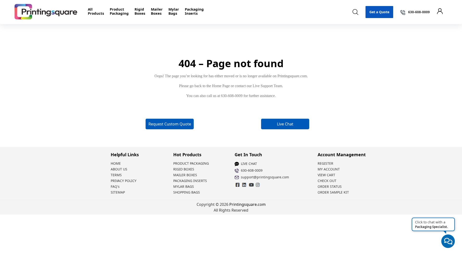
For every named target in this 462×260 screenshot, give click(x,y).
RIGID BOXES (183, 169)
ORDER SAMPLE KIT (333, 192)
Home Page (221, 86)
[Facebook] (238, 184)
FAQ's (115, 186)
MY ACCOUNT (329, 169)
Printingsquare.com (247, 204)
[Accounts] (442, 12)
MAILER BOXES (185, 175)
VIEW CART (326, 175)
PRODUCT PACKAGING (191, 163)
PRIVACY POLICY (123, 180)
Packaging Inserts (194, 11)
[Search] (355, 12)
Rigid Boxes (140, 11)
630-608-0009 (252, 170)
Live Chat (285, 124)
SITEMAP (118, 192)
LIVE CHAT (249, 163)
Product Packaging (119, 11)
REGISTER (325, 163)
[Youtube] (258, 184)
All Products (96, 11)
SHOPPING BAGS (186, 192)
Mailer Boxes (157, 11)
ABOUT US (119, 169)
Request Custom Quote (169, 124)
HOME (116, 163)
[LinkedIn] (251, 184)
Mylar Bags (173, 11)
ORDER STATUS (330, 186)
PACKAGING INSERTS (190, 180)
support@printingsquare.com (265, 177)
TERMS (116, 175)
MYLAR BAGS (183, 186)
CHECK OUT (327, 180)
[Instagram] (244, 184)
